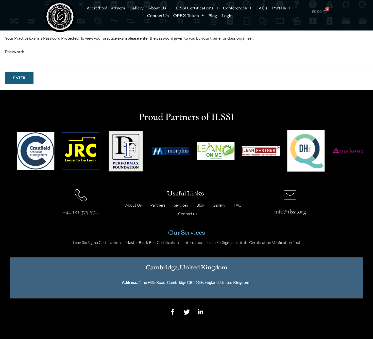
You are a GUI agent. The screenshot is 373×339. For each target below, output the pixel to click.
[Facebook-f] (172, 312)
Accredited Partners (106, 7)
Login (227, 15)
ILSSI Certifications (195, 7)
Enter (19, 77)
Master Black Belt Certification (152, 242)
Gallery (137, 7)
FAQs (261, 7)
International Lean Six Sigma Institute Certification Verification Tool (241, 242)
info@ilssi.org (290, 211)
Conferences (235, 7)
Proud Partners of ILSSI (186, 117)
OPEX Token (186, 15)
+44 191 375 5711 (81, 211)
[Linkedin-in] (200, 312)
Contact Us (158, 15)
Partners (157, 205)
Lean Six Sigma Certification (97, 242)
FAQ (238, 205)
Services (181, 205)
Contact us (187, 213)
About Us (157, 7)
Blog (212, 15)
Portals (279, 7)
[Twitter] (186, 312)
